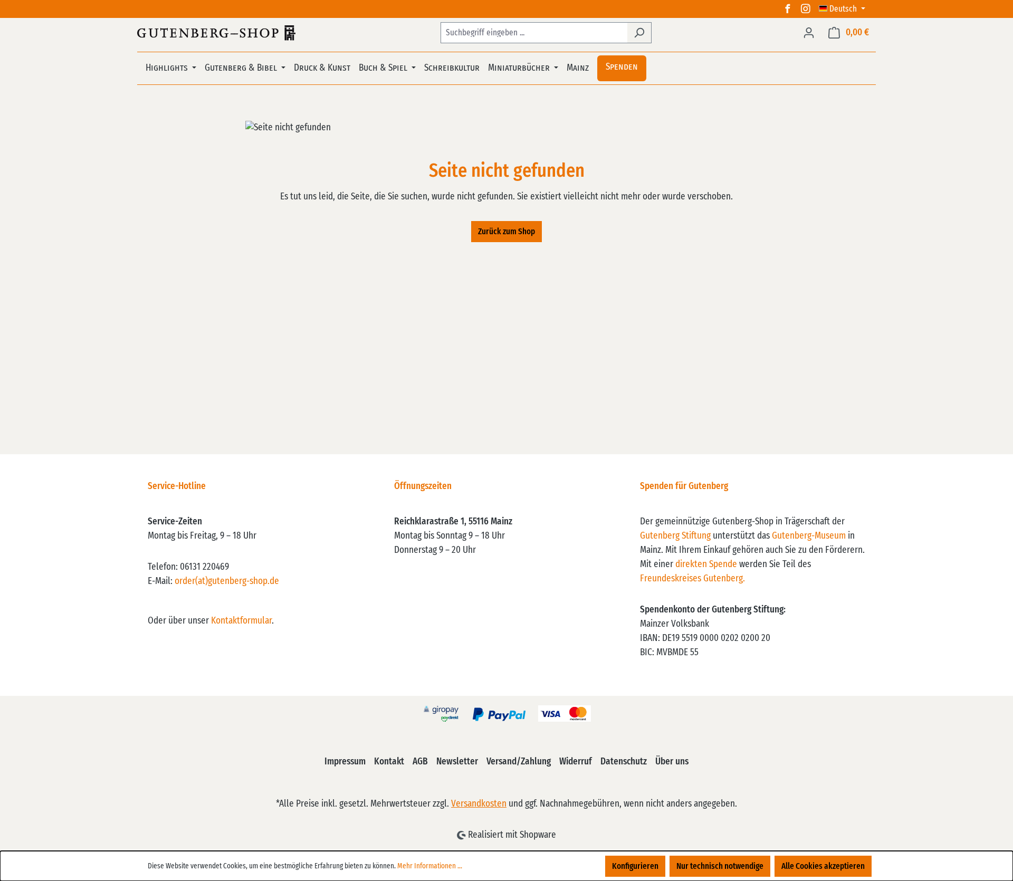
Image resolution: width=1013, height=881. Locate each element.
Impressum (345, 762)
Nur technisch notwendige (719, 866)
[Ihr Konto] (808, 32)
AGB (420, 762)
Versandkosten (478, 804)
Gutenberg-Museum (809, 536)
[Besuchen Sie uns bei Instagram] (805, 9)
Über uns (672, 762)
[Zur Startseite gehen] (216, 33)
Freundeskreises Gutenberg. (692, 578)
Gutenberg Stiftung (675, 536)
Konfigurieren (635, 866)
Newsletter (457, 762)
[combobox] (534, 32)
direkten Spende (706, 564)
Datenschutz (623, 762)
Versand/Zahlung (518, 762)
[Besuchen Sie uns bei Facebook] (787, 9)
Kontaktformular (241, 621)
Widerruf (575, 762)
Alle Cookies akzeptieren (823, 866)
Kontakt (389, 762)
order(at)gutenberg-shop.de (227, 581)
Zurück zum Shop (506, 231)
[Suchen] (639, 32)
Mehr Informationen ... (429, 866)
